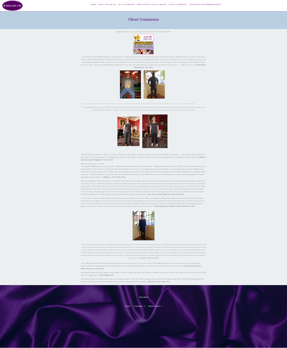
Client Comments (178, 4)
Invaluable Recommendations (205, 4)
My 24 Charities (126, 4)
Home (93, 4)
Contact (127, 306)
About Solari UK (107, 4)
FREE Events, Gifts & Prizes (151, 4)
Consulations (138, 306)
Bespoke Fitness (154, 306)
